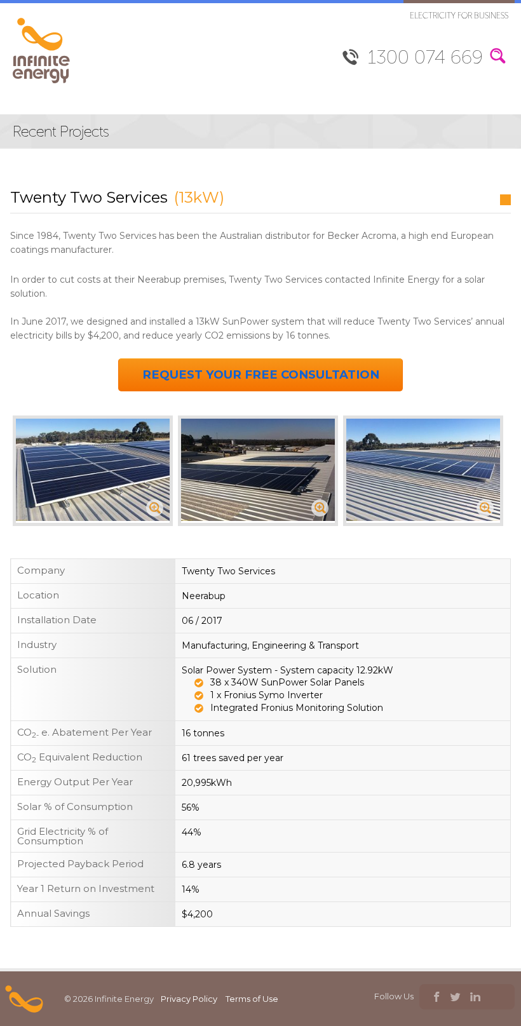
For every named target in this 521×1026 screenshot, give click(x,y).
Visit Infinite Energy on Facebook (435, 998)
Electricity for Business (459, 15)
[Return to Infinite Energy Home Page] (41, 83)
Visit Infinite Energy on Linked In (475, 998)
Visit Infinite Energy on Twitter (455, 998)
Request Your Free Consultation (260, 374)
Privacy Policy (189, 999)
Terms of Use (252, 999)
